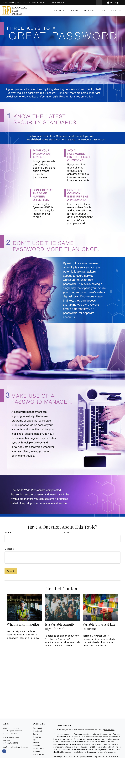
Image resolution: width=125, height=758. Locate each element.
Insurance (37, 737)
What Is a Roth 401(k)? (23, 624)
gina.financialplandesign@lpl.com (15, 747)
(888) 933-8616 (16, 731)
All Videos (37, 751)
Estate (35, 734)
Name (8, 532)
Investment (37, 731)
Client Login (115, 2)
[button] (59, 10)
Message (9, 548)
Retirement (37, 728)
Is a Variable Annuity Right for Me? (59, 626)
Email (66, 532)
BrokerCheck (109, 730)
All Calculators (38, 754)
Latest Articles (38, 748)
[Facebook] (99, 2)
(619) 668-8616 (58, 2)
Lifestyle (36, 745)
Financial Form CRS (64, 725)
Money (36, 743)
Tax (34, 740)
